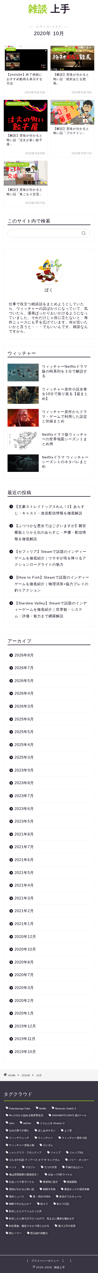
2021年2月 (24, 911)
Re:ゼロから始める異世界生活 (26, 1115)
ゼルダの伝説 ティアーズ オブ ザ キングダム (34, 1159)
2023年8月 (24, 783)
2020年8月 (24, 962)
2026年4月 (24, 693)
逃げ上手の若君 (67, 1225)
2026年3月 (24, 706)
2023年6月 (24, 808)
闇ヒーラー (15, 1233)
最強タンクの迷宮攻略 (76, 1189)
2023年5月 (24, 821)
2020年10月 (25, 949)
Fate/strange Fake (19, 1108)
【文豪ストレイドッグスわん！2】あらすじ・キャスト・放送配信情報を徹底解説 (50, 510)
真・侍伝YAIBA (42, 1196)
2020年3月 (24, 987)
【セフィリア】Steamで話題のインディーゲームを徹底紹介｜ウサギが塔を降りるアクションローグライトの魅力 (50, 558)
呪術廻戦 (72, 1181)
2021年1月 (24, 923)
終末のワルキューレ (70, 1196)
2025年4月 (24, 744)
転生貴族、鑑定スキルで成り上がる (29, 1225)
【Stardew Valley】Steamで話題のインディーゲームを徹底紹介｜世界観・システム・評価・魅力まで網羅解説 (51, 609)
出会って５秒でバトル (21, 1181)
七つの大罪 (50, 1167)
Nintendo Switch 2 (65, 1108)
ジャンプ (56, 1152)
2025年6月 (24, 719)
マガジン (30, 1167)
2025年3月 (24, 757)
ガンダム (48, 1145)
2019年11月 (25, 1039)
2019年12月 (25, 1026)
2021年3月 (24, 898)
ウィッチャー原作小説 (74, 1137)
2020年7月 (24, 975)
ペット (13, 1167)
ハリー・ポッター (79, 1159)
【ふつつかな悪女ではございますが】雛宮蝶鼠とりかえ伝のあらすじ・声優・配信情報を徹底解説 (50, 532)
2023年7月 (24, 796)
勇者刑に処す (50, 1181)
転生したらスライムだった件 (25, 1211)
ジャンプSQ (76, 1152)
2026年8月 (24, 655)
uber (11, 1123)
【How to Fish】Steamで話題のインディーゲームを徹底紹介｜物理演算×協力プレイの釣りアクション (52, 584)
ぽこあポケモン (47, 1130)
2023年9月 (24, 770)
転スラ (44, 1203)
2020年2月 (24, 1000)
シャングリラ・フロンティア (25, 1152)
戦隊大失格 (49, 1189)
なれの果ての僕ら (19, 1130)
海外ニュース (16, 1196)
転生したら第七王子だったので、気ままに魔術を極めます (41, 1218)
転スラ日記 (63, 1203)
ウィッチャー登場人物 (21, 1145)
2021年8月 (24, 834)
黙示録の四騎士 (39, 1233)
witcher (27, 1123)
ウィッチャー (45, 1137)
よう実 (68, 1130)
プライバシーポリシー (45, 1260)
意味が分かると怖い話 (21, 1189)
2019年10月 (25, 1051)
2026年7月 (24, 668)
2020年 (26, 1075)
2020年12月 (25, 936)
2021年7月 (24, 847)
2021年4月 (24, 885)
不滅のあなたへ (74, 1167)
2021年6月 (24, 860)
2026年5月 (24, 680)
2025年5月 (24, 732)
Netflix (42, 1108)
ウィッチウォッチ (19, 1137)
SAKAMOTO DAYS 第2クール (69, 1115)
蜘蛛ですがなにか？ (20, 1203)
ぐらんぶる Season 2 (52, 1123)
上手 (49, 9)
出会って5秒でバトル (60, 1174)
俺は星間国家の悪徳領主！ (24, 1174)
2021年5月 (24, 872)
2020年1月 (24, 1013)
